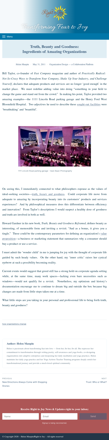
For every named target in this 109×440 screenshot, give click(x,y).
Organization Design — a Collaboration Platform (71, 64)
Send (93, 416)
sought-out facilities (88, 104)
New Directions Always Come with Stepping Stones (24, 382)
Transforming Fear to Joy (55, 27)
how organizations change (14, 324)
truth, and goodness (48, 194)
